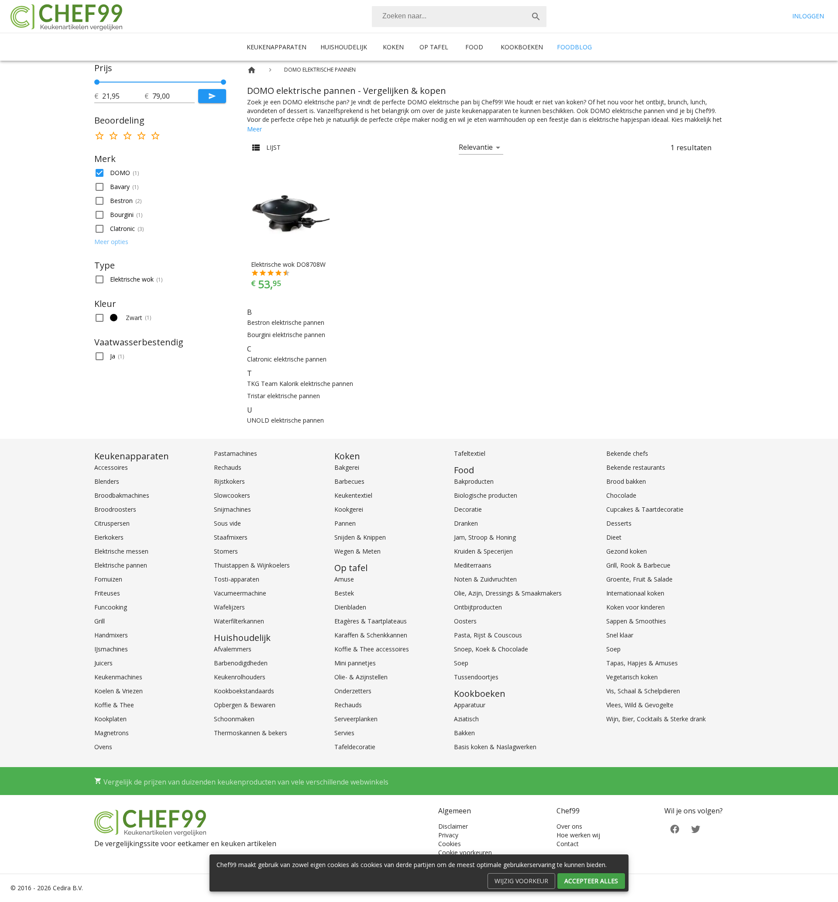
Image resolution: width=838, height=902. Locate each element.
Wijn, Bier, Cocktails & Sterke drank (656, 719)
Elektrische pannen (120, 565)
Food (474, 47)
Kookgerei (348, 509)
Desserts (619, 523)
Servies (344, 733)
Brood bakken (626, 481)
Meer (254, 129)
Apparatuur (469, 705)
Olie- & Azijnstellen (361, 677)
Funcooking (110, 607)
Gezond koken (626, 551)
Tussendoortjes (476, 677)
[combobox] (459, 16)
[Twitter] (695, 828)
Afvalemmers (232, 649)
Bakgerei (346, 467)
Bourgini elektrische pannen (286, 335)
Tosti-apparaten (236, 579)
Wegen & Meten (357, 551)
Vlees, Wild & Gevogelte (639, 705)
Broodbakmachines (121, 495)
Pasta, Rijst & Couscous (488, 635)
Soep (461, 663)
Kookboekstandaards (244, 691)
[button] (160, 173)
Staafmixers (230, 537)
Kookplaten (110, 719)
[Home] (251, 70)
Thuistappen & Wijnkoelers (252, 565)
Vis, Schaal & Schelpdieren (643, 691)
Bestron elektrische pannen (285, 322)
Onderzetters (352, 691)
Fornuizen (108, 579)
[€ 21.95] (97, 82)
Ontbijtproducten (478, 607)
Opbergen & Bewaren (244, 705)
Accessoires (111, 467)
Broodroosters (115, 509)
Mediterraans (472, 565)
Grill (99, 621)
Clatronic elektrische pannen (286, 359)
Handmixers (111, 635)
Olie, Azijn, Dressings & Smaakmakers (508, 593)
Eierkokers (109, 537)
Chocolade (621, 495)
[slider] (160, 82)
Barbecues (349, 481)
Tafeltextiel (469, 453)
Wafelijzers (229, 607)
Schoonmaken (234, 719)
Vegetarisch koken (632, 677)
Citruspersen (112, 523)
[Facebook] (674, 828)
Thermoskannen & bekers (250, 733)
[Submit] (212, 96)
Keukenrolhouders (239, 677)
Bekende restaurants (635, 467)
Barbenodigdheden (241, 663)
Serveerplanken (356, 719)
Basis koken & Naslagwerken (495, 747)
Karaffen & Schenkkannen (370, 635)
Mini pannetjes (355, 663)
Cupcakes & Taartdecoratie (644, 509)
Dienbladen (350, 607)
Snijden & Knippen (360, 537)
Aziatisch (466, 719)
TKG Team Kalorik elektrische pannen (300, 383)
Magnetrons (111, 733)
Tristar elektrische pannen (283, 396)
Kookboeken (522, 47)
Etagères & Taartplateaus (370, 621)
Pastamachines (235, 453)
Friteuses (107, 593)
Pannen (345, 523)
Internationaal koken (635, 593)
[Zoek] (535, 16)
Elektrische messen (121, 551)
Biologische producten (485, 495)
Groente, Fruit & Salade (639, 579)
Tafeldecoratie (354, 747)
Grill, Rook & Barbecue (638, 565)
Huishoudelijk (343, 47)
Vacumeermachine (240, 593)
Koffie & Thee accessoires (371, 649)
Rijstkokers (229, 481)
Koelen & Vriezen (118, 691)
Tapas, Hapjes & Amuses (642, 663)
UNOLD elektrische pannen (285, 420)
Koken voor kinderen (635, 607)
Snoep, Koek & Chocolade (491, 649)
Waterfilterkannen (239, 621)
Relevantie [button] (476, 147)
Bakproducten (474, 481)
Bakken (464, 733)
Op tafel (433, 47)
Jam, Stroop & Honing (485, 537)
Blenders (106, 481)
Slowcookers (232, 495)
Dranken (466, 523)
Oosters (465, 621)
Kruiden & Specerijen (483, 551)
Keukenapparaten (276, 47)
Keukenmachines (118, 677)
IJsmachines (111, 649)
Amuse (344, 579)
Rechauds (227, 467)
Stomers (226, 551)
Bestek (344, 593)
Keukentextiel (353, 495)
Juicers (103, 663)
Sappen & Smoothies (636, 621)
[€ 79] (223, 82)
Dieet (614, 537)
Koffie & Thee (114, 705)
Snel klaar (619, 635)
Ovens (103, 747)
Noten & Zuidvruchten (485, 579)
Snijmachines (232, 509)
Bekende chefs (627, 453)
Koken (393, 47)
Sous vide (227, 523)
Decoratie (468, 509)
